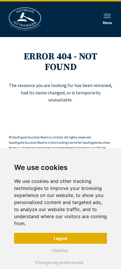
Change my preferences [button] (59, 262)
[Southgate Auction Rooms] (25, 19)
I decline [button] (59, 250)
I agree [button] (60, 238)
